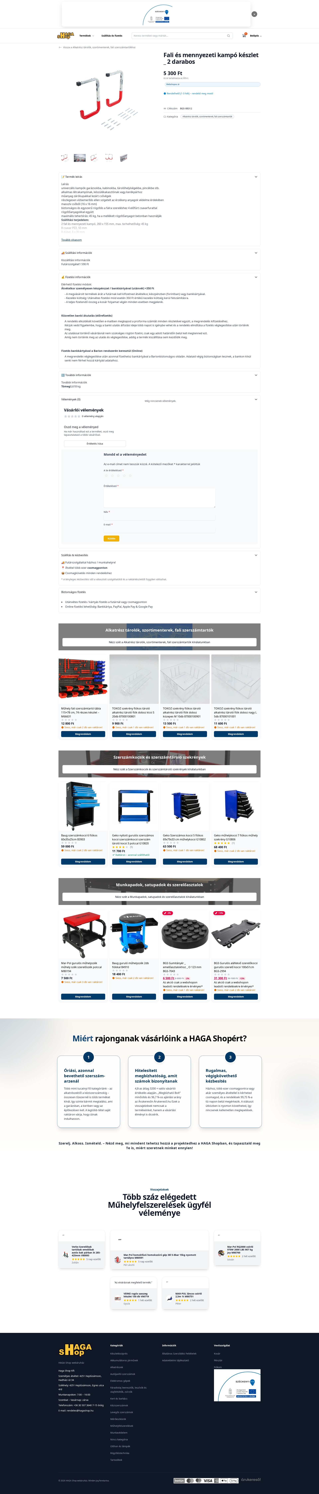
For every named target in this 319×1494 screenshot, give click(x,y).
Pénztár (218, 1360)
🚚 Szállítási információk (76, 253)
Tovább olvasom (71, 240)
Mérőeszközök (118, 1419)
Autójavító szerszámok (122, 1374)
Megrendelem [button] (83, 734)
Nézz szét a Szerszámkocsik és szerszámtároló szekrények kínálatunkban (159, 769)
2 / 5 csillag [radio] (112, 475)
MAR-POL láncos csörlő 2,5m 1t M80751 (188, 1295)
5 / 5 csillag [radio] (130, 475)
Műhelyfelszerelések (121, 1425)
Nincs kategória (119, 1439)
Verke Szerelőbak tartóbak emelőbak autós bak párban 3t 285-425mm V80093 (86, 1251)
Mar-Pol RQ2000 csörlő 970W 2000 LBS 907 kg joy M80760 (240, 1249)
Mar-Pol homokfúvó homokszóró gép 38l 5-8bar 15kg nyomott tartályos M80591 (160, 1256)
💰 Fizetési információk (76, 277)
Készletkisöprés (119, 1353)
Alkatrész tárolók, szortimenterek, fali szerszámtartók (207, 116)
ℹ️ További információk (76, 375)
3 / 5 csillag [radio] (118, 475)
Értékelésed (111, 486)
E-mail (108, 524)
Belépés (256, 35)
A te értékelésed (114, 470)
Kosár (217, 1353)
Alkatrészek (116, 1367)
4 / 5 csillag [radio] (124, 475)
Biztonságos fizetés (73, 592)
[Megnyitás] (156, 14)
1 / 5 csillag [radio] (106, 475)
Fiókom (218, 1367)
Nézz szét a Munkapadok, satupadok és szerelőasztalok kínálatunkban (159, 897)
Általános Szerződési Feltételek (179, 1353)
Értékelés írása (95, 443)
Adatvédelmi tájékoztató (175, 1360)
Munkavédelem (118, 1432)
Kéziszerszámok (119, 1405)
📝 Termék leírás (71, 177)
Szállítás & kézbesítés (74, 555)
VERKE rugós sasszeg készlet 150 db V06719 (136, 1295)
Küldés (111, 538)
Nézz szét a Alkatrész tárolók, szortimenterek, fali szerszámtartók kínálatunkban (159, 642)
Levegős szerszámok (121, 1412)
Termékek (85, 35)
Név (107, 511)
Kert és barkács (118, 1398)
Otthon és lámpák (120, 1446)
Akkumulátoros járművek (124, 1360)
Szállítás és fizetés (112, 35)
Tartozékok (116, 1459)
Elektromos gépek (120, 1380)
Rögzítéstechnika (119, 1453)
